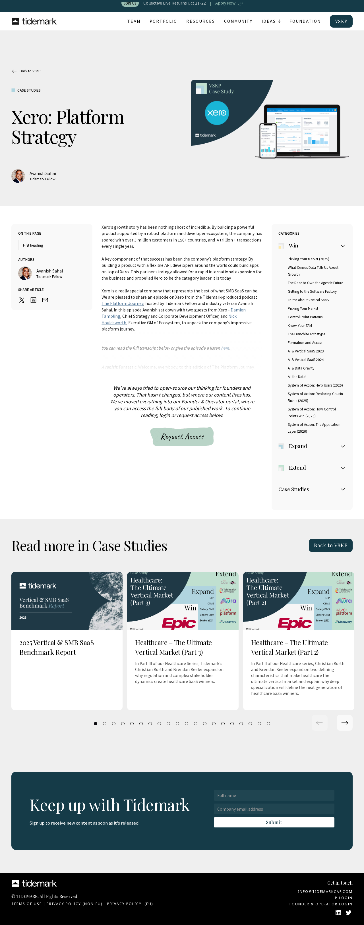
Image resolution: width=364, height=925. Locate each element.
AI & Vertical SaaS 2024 (306, 359)
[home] (34, 21)
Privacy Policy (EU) (130, 903)
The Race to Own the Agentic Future (315, 282)
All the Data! (297, 376)
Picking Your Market (303, 308)
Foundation (305, 21)
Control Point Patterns (305, 316)
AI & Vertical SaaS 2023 (306, 350)
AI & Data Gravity (301, 368)
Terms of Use (26, 903)
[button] (271, 21)
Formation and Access (305, 342)
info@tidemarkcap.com (325, 891)
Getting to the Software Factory (312, 291)
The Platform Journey (122, 303)
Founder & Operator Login (321, 904)
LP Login (343, 897)
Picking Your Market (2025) (308, 258)
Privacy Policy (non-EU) (74, 903)
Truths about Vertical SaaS (308, 299)
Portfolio (163, 21)
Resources (200, 21)
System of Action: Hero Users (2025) (315, 385)
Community (238, 21)
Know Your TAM (300, 325)
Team (133, 21)
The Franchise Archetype (306, 333)
